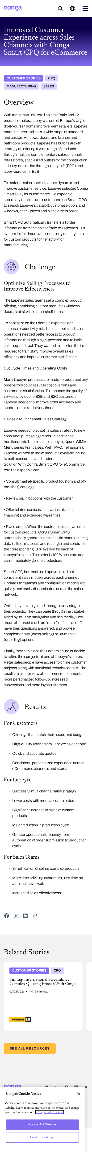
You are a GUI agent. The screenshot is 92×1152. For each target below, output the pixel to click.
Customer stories (24, 78)
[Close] (79, 1094)
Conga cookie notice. (49, 1112)
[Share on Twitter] (16, 915)
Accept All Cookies (42, 1124)
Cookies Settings (42, 1137)
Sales (48, 86)
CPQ (51, 78)
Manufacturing (21, 86)
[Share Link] (35, 915)
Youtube (86, 1087)
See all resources (30, 1048)
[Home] (13, 8)
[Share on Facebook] (6, 915)
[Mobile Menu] (85, 8)
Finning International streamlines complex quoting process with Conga (43, 965)
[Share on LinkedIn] (25, 915)
